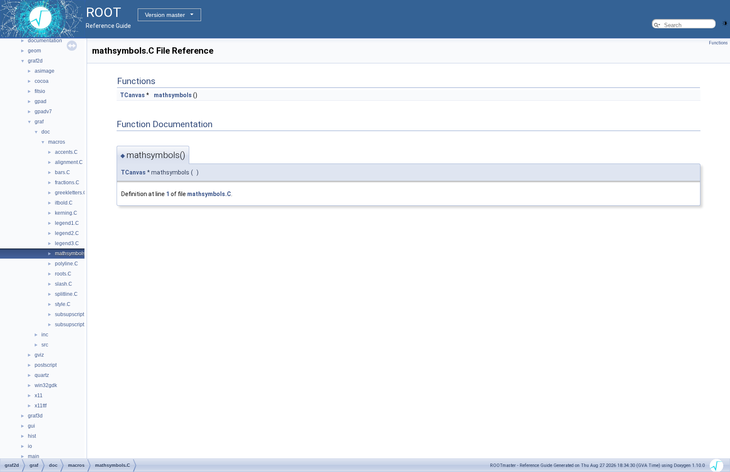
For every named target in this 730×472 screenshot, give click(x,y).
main (33, 456)
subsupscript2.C (73, 324)
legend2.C (67, 233)
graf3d (35, 416)
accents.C (66, 152)
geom (34, 51)
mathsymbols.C (72, 253)
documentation (45, 41)
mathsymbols (173, 95)
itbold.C (64, 203)
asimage (44, 71)
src (44, 345)
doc (45, 132)
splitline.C (66, 294)
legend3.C (67, 243)
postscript (46, 365)
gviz (39, 355)
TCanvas (132, 95)
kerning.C (66, 213)
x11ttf (40, 406)
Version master (165, 14)
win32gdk (46, 385)
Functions (718, 43)
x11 (39, 395)
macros (56, 142)
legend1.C (67, 223)
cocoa (42, 81)
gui (31, 426)
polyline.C (66, 264)
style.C (63, 304)
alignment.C (69, 162)
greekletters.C (71, 193)
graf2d (35, 61)
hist (32, 436)
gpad (40, 101)
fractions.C (67, 183)
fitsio (40, 91)
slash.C (63, 284)
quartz (42, 375)
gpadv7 (43, 112)
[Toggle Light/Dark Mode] (725, 22)
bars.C (62, 172)
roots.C (63, 274)
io (30, 446)
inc (44, 335)
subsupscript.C (72, 314)
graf (39, 122)
